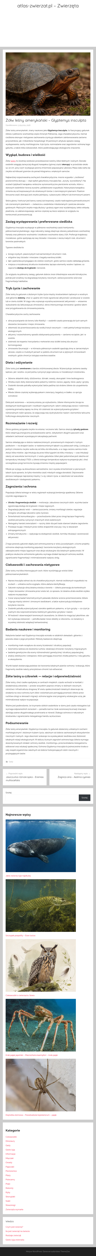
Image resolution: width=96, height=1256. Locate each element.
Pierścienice (11, 1171)
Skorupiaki (10, 1196)
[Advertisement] (48, 29)
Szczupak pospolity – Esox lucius (20, 935)
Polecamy (10, 1179)
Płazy (8, 1175)
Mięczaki (10, 1158)
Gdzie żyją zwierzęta (15, 1240)
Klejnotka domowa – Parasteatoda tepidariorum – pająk (31, 1115)
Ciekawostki (11, 1137)
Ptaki (8, 1184)
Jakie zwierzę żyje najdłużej (18, 876)
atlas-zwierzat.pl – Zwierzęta (48, 6)
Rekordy (9, 1188)
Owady (9, 1162)
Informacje (10, 1154)
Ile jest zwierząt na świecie (18, 1231)
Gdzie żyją (10, 1150)
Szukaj (8, 792)
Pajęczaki (10, 1167)
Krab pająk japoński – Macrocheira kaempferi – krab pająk (32, 1055)
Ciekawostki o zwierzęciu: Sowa (20, 995)
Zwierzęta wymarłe (14, 1209)
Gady (11, 762)
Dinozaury (10, 1141)
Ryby (8, 1192)
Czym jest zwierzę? (14, 1227)
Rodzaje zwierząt (13, 1235)
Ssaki (8, 1201)
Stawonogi (10, 1205)
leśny (13, 161)
